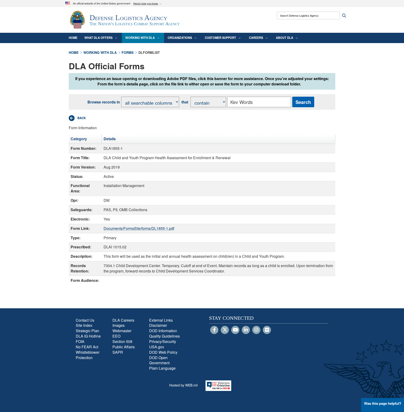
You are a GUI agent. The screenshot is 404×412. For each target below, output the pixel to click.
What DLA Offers (98, 38)
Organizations (180, 38)
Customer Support (220, 38)
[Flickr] (267, 330)
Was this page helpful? (382, 403)
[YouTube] (235, 330)
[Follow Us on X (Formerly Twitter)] (225, 330)
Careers (256, 38)
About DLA (284, 38)
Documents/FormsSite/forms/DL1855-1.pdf (139, 228)
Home (73, 38)
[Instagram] (256, 330)
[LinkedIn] (246, 330)
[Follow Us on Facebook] (214, 330)
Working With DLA (140, 38)
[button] (148, 3)
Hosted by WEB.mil (183, 385)
